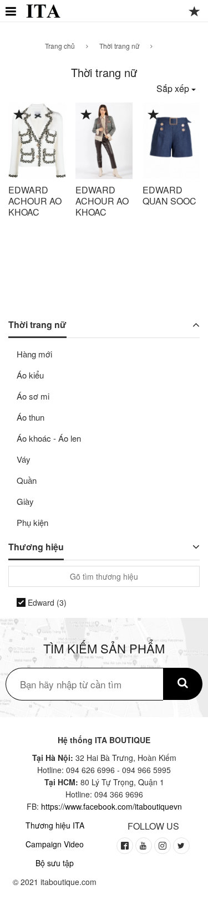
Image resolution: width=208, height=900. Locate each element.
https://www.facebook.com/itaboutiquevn (111, 806)
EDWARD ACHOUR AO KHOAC (35, 200)
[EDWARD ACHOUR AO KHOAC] (37, 141)
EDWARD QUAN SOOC (169, 195)
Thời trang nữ (119, 45)
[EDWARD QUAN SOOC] (171, 141)
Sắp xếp (173, 88)
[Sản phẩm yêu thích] (194, 13)
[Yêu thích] (19, 115)
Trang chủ (60, 45)
